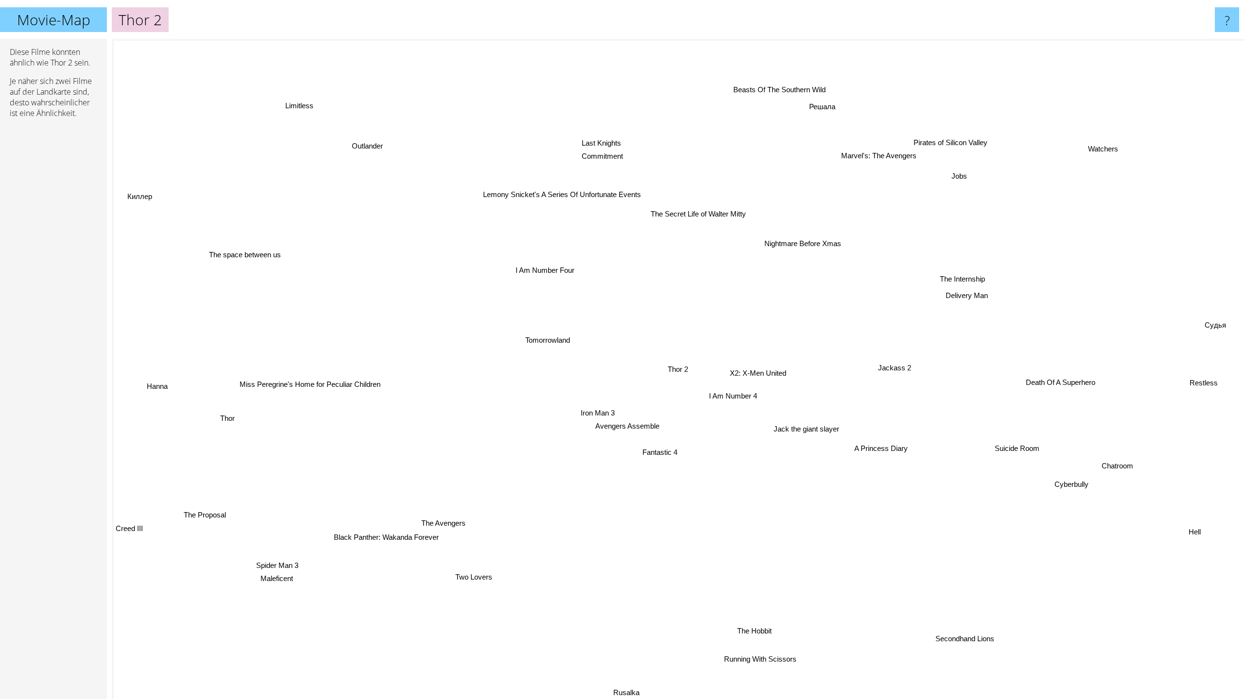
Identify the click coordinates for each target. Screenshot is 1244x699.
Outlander (368, 145)
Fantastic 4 (659, 452)
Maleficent (273, 579)
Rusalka (617, 692)
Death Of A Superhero (1061, 382)
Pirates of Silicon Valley (946, 139)
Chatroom (1118, 465)
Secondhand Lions (974, 634)
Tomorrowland (547, 338)
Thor (227, 418)
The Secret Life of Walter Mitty (699, 214)
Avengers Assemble (627, 425)
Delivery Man (967, 294)
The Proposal (212, 522)
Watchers (1104, 150)
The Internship (962, 278)
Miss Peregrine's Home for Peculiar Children (309, 383)
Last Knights (595, 143)
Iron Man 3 (597, 413)
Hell (1194, 532)
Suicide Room (1017, 448)
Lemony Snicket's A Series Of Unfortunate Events (564, 193)
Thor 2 (678, 369)
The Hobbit (747, 632)
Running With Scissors (754, 659)
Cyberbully (1072, 483)
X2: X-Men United (758, 373)
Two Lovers (471, 576)
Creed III (130, 533)
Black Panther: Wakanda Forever (387, 537)
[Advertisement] (53, 274)
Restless (1204, 382)
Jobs (959, 175)
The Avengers (443, 522)
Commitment (594, 156)
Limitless (295, 107)
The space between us (246, 253)
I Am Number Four (545, 270)
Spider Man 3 (282, 566)
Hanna (156, 391)
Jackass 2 (894, 367)
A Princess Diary (881, 449)
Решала (839, 109)
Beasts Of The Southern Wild (778, 89)
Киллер (146, 190)
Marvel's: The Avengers (869, 152)
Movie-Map (53, 20)
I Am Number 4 (733, 396)
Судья (1218, 335)
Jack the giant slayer (806, 429)
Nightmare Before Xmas (803, 243)
